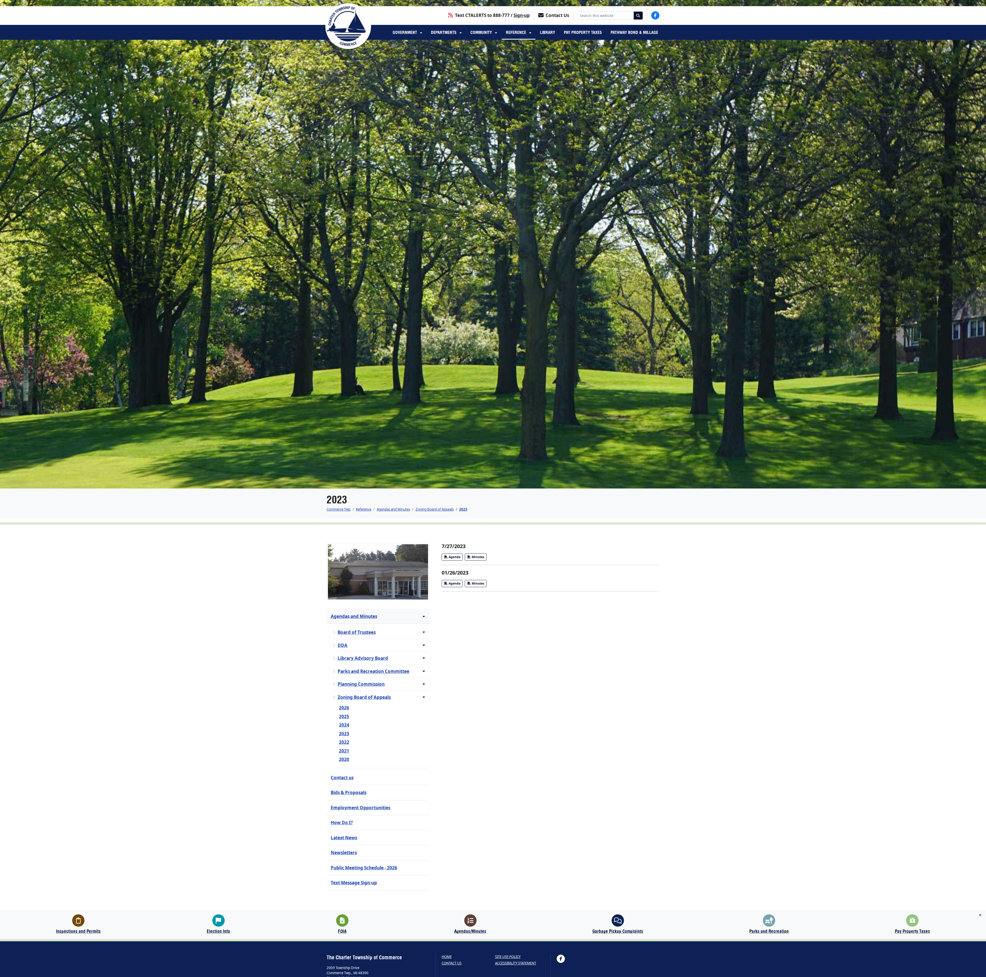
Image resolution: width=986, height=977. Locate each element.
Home (447, 957)
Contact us (451, 963)
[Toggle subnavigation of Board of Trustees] (423, 632)
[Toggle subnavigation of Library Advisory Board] (423, 658)
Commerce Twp (338, 509)
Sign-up (522, 15)
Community (481, 32)
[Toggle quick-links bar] (980, 915)
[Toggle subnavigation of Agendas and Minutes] (423, 616)
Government (405, 32)
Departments (444, 32)
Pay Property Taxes (583, 32)
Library (547, 32)
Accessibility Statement (515, 963)
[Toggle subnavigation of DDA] (423, 645)
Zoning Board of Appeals (434, 509)
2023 (463, 509)
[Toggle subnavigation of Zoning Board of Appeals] (423, 697)
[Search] (638, 16)
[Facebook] (655, 15)
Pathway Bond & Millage (634, 32)
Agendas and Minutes (393, 509)
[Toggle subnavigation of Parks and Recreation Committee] (423, 671)
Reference (516, 32)
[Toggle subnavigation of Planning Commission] (423, 684)
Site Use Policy (507, 957)
